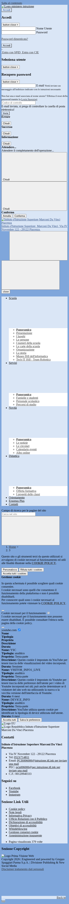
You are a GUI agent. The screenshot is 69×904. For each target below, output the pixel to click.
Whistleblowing (18, 828)
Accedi (6, 10)
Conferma (20, 216)
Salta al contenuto (11, 3)
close (6, 291)
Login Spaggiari (29, 99)
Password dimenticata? (14, 38)
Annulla (7, 216)
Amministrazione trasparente (25, 835)
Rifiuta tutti (31, 569)
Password (41, 32)
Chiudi (6, 123)
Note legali (15, 812)
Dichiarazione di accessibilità (26, 822)
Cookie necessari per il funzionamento (24, 613)
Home (12, 546)
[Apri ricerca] (38, 245)
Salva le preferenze (30, 719)
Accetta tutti (14, 573)
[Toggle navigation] (30, 275)
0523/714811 (21, 757)
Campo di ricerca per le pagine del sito (23, 510)
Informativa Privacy (20, 815)
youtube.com (9, 630)
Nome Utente (44, 28)
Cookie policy (17, 809)
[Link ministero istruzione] (17, 6)
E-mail (40, 85)
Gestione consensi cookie (23, 832)
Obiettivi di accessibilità (22, 825)
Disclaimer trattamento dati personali (22, 869)
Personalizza (10, 569)
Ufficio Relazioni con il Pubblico (28, 818)
